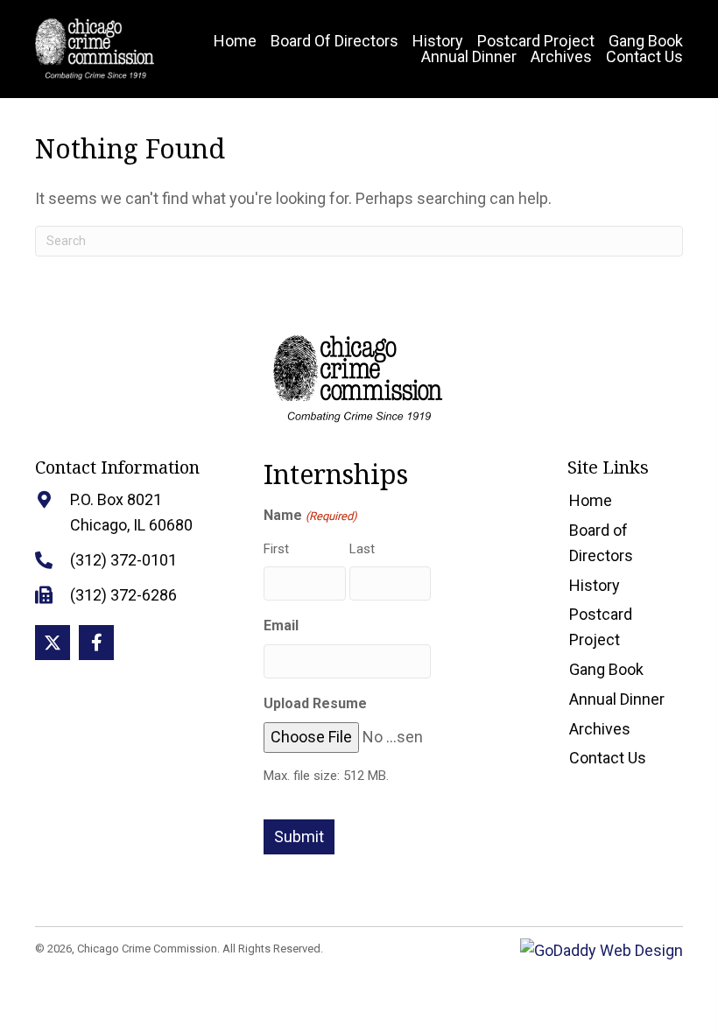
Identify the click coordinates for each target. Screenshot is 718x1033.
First (276, 549)
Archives (599, 729)
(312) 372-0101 (123, 560)
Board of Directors (601, 543)
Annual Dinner (617, 699)
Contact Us (607, 757)
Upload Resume (315, 703)
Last (362, 549)
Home (590, 500)
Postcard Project (600, 627)
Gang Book (606, 669)
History (594, 585)
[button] (52, 642)
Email (281, 625)
